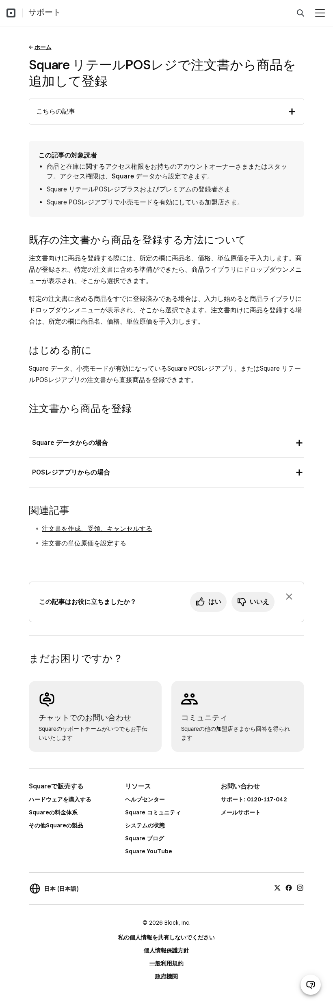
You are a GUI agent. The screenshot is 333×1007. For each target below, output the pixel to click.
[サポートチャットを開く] (311, 985)
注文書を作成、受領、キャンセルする (97, 528)
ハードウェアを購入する (60, 799)
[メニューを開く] (320, 13)
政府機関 (166, 976)
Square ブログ (144, 838)
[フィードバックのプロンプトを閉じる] (289, 596)
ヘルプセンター (145, 799)
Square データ (133, 176)
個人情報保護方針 (166, 950)
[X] (277, 887)
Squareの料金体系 (53, 812)
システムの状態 (145, 825)
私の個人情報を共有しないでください (166, 937)
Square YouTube (148, 851)
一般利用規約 (166, 963)
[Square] (10, 13)
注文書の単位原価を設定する (84, 543)
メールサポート (241, 812)
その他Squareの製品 (56, 825)
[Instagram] (300, 887)
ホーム (43, 47)
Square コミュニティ (153, 812)
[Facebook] (289, 887)
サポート (44, 12)
